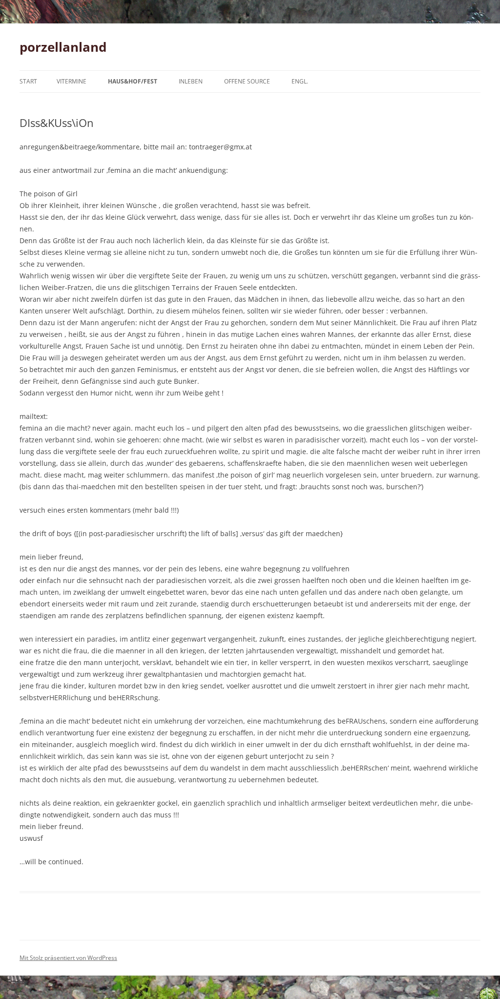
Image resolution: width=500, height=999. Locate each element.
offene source (247, 81)
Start (28, 81)
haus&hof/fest (132, 81)
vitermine (71, 81)
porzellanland (63, 47)
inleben (191, 81)
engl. (300, 81)
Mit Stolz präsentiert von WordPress (68, 958)
